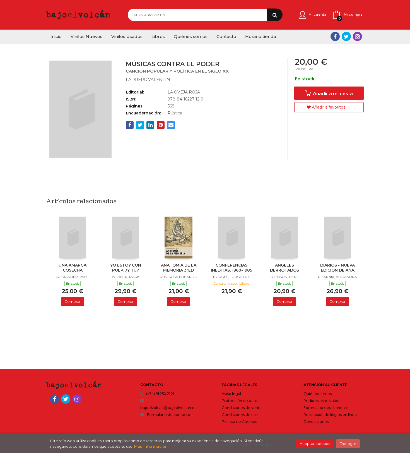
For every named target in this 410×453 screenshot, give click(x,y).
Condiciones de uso (240, 414)
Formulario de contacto (168, 414)
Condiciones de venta (242, 407)
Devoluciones (316, 421)
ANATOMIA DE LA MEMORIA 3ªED (178, 268)
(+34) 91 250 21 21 (160, 393)
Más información (151, 446)
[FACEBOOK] (335, 36)
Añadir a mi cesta (332, 93)
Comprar (72, 301)
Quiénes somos (317, 393)
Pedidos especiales (321, 400)
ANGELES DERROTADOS (284, 268)
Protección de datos (240, 400)
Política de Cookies (239, 421)
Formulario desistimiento (326, 407)
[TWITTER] (346, 36)
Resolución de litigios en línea (330, 414)
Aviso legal (231, 393)
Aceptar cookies (315, 443)
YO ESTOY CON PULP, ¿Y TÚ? (125, 268)
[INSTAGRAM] (357, 36)
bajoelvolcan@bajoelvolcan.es (168, 407)
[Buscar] (275, 15)
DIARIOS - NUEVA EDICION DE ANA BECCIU (337, 268)
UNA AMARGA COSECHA (72, 268)
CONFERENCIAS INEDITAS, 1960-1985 (231, 268)
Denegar (348, 443)
